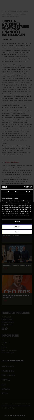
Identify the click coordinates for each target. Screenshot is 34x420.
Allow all (17, 221)
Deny (17, 231)
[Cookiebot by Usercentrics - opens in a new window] (24, 187)
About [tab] (28, 192)
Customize (16, 226)
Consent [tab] (6, 192)
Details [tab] (17, 192)
